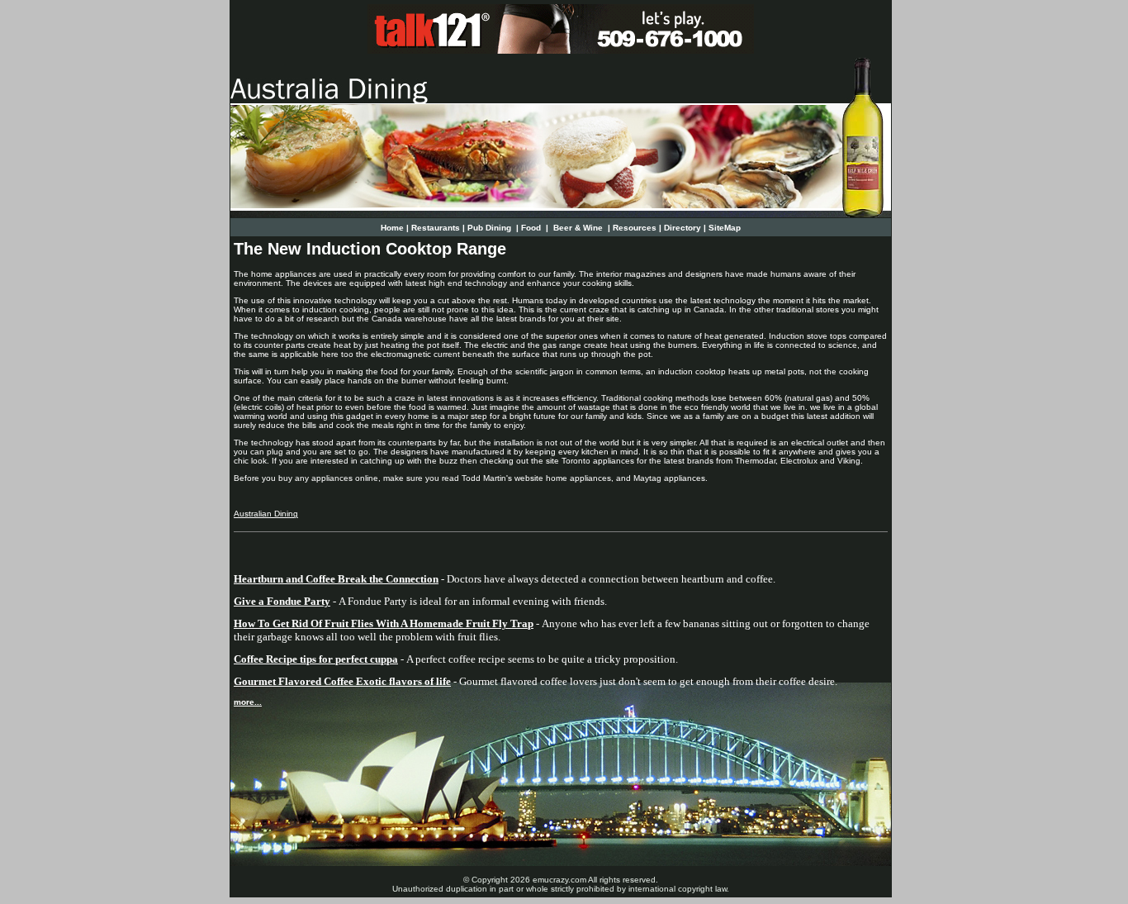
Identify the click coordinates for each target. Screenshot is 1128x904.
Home (392, 227)
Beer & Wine (578, 227)
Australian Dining (266, 513)
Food (532, 227)
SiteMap (725, 227)
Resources (634, 227)
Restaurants (435, 227)
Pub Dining (490, 227)
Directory (682, 227)
